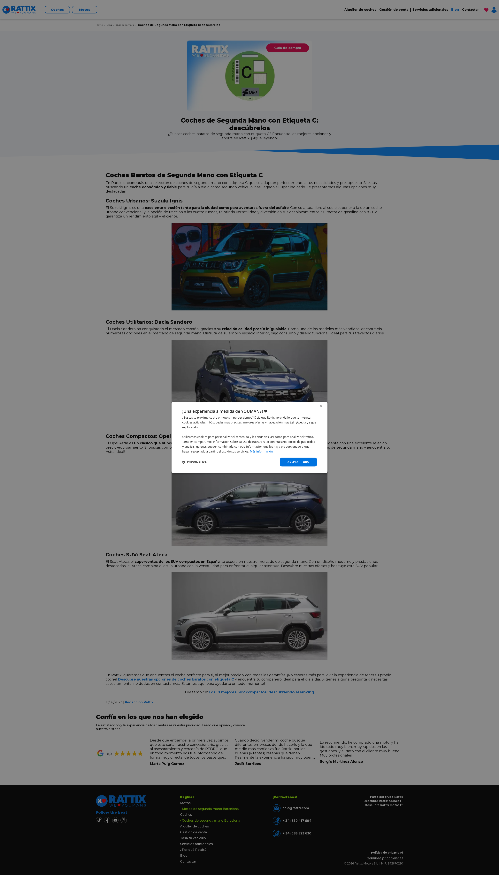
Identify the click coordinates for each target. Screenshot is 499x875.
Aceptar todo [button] (298, 462)
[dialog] (249, 437)
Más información (261, 451)
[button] (194, 462)
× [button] (321, 406)
